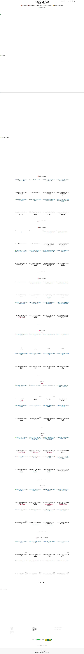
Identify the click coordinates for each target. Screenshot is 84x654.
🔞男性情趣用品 (31, 5)
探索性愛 (33, 630)
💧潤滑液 (44, 5)
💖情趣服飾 (50, 5)
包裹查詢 (33, 627)
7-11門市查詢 (34, 628)
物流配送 (11, 628)
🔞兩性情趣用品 (38, 5)
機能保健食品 (60, 5)
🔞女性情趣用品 (24, 5)
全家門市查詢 (34, 629)
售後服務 (11, 630)
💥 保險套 (55, 5)
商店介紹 (11, 627)
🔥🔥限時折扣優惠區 (42, 7)
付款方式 (11, 629)
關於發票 (11, 632)
